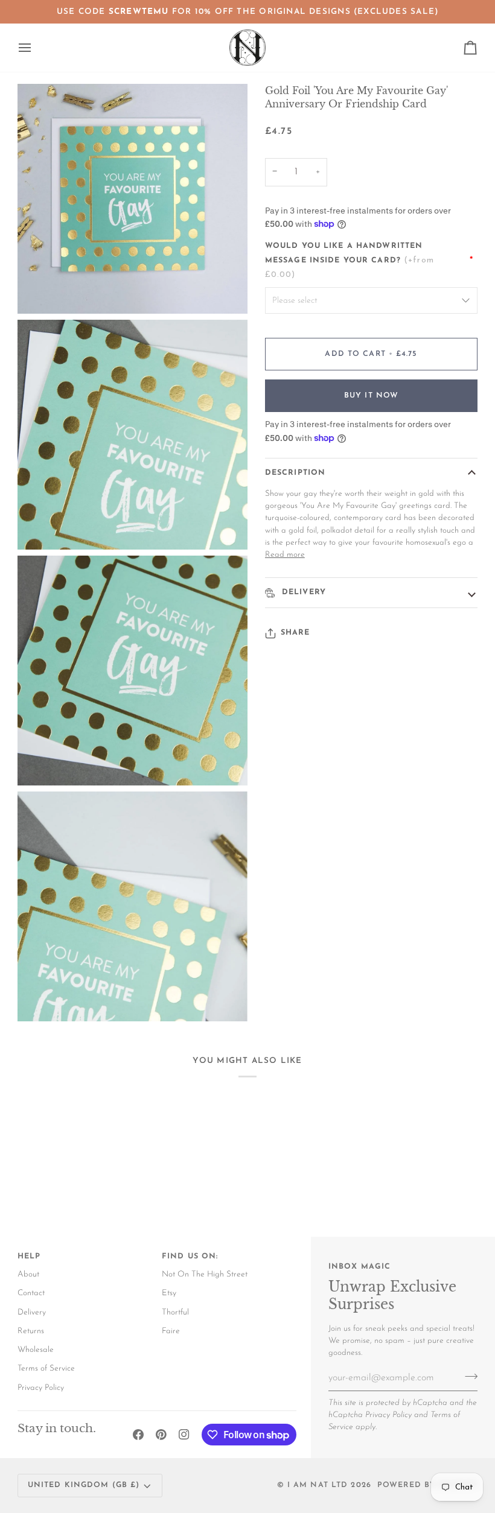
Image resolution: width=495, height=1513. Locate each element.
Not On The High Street (205, 1274)
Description (295, 473)
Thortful (175, 1312)
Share (295, 632)
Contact (31, 1293)
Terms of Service (46, 1368)
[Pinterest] (161, 1434)
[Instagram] (184, 1434)
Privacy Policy (388, 1415)
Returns (31, 1331)
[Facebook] (138, 1434)
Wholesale (36, 1350)
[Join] (467, 1376)
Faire (171, 1331)
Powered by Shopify (427, 1485)
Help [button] (29, 1256)
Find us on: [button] (190, 1256)
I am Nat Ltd (317, 1485)
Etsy (169, 1293)
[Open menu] (36, 48)
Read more (285, 555)
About (28, 1274)
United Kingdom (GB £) (84, 1485)
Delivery (302, 592)
